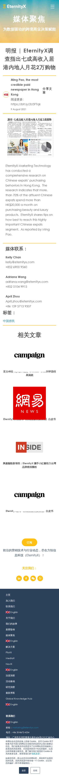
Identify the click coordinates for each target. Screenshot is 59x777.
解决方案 (10, 646)
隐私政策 (36, 753)
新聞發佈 (10, 629)
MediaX (10, 658)
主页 (8, 594)
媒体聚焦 (10, 635)
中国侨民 (9, 321)
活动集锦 (10, 681)
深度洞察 (10, 675)
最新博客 (10, 692)
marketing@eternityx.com (25, 727)
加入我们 (10, 600)
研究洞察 (10, 687)
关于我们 (10, 617)
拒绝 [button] (35, 770)
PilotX (9, 652)
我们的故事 (11, 623)
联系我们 (10, 606)
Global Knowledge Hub (19, 698)
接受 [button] (24, 770)
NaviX (9, 663)
